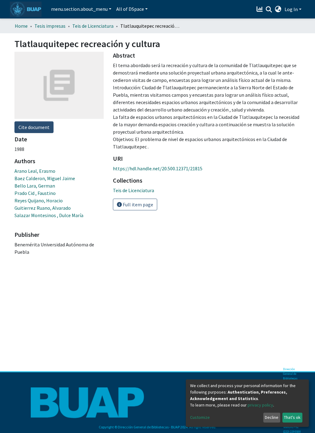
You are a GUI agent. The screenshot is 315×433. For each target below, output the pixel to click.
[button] (278, 9)
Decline (271, 417)
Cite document (34, 127)
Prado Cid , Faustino (35, 193)
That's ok (292, 417)
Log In (291, 9)
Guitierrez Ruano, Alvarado (42, 208)
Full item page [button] (137, 204)
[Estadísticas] (260, 9)
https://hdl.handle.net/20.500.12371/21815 (157, 168)
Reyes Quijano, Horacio (38, 200)
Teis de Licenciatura (93, 26)
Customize (200, 417)
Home (21, 26)
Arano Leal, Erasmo (34, 171)
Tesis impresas (50, 26)
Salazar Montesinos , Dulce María (48, 215)
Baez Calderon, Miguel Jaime (44, 178)
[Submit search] (269, 10)
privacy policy (260, 405)
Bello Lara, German (34, 186)
